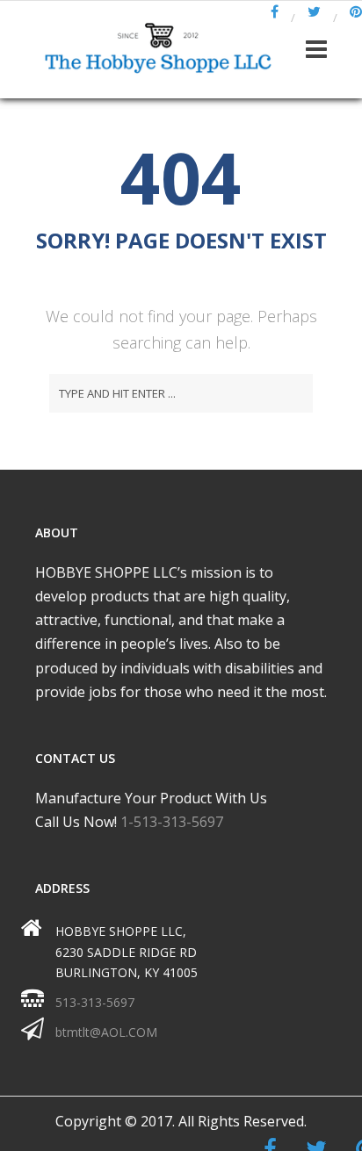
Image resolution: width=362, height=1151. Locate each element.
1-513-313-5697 (171, 821)
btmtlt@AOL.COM (106, 1032)
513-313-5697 (94, 1002)
